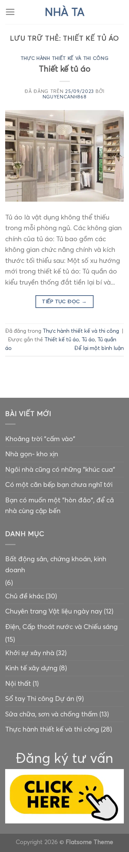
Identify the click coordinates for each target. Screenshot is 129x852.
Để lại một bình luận (99, 348)
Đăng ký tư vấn (64, 757)
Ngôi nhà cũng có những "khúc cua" (60, 469)
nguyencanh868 (65, 97)
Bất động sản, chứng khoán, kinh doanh (55, 564)
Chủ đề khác (24, 596)
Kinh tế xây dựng (31, 668)
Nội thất (18, 683)
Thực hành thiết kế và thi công (65, 58)
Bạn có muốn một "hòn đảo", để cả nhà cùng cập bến (59, 505)
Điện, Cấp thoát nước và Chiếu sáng (61, 626)
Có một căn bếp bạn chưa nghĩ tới (58, 484)
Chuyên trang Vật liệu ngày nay (53, 611)
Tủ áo (88, 339)
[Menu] (10, 12)
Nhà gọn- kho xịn (31, 454)
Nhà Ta (65, 12)
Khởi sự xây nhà (29, 653)
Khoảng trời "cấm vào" (40, 439)
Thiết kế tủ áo (64, 69)
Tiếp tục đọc (64, 301)
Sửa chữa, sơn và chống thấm (51, 714)
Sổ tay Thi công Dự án (39, 698)
